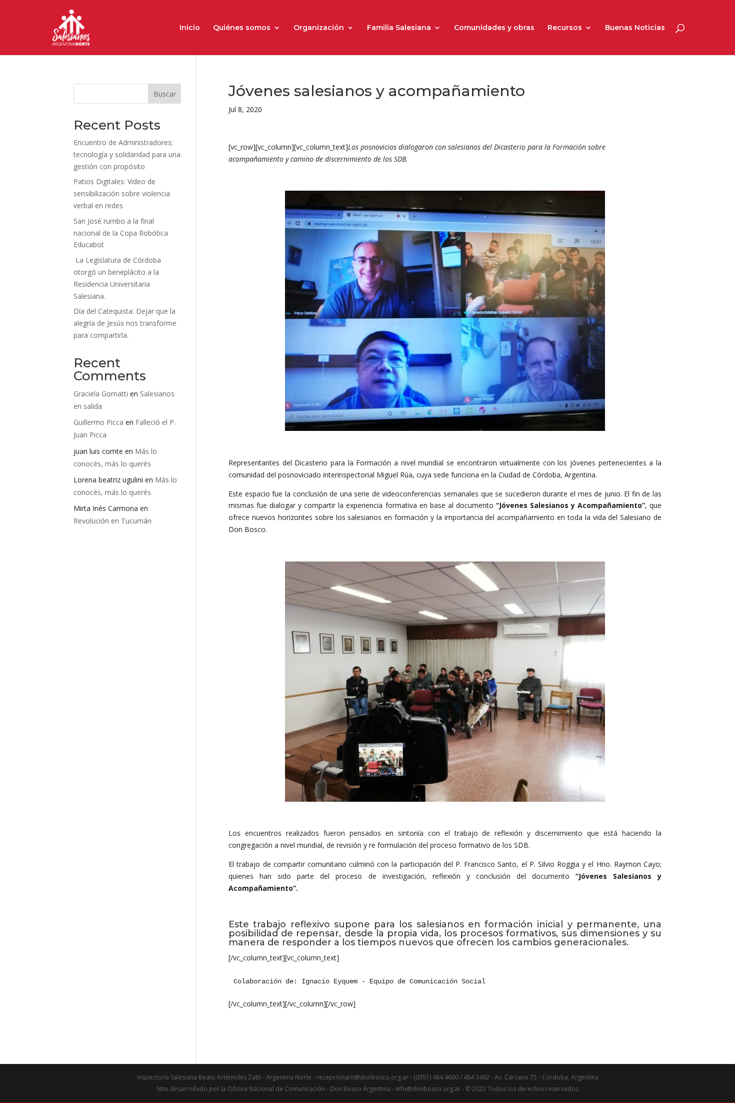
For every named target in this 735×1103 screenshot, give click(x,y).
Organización (319, 28)
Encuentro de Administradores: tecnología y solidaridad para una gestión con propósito (127, 154)
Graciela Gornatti (101, 393)
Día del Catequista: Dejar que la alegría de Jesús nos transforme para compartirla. (125, 323)
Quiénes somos (241, 28)
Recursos (565, 28)
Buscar (165, 94)
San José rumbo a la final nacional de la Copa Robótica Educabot (121, 233)
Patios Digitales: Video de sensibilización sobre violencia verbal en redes (122, 193)
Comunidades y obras (494, 28)
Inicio (190, 28)
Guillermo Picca (99, 422)
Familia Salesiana (399, 28)
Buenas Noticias (635, 28)
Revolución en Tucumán (113, 520)
